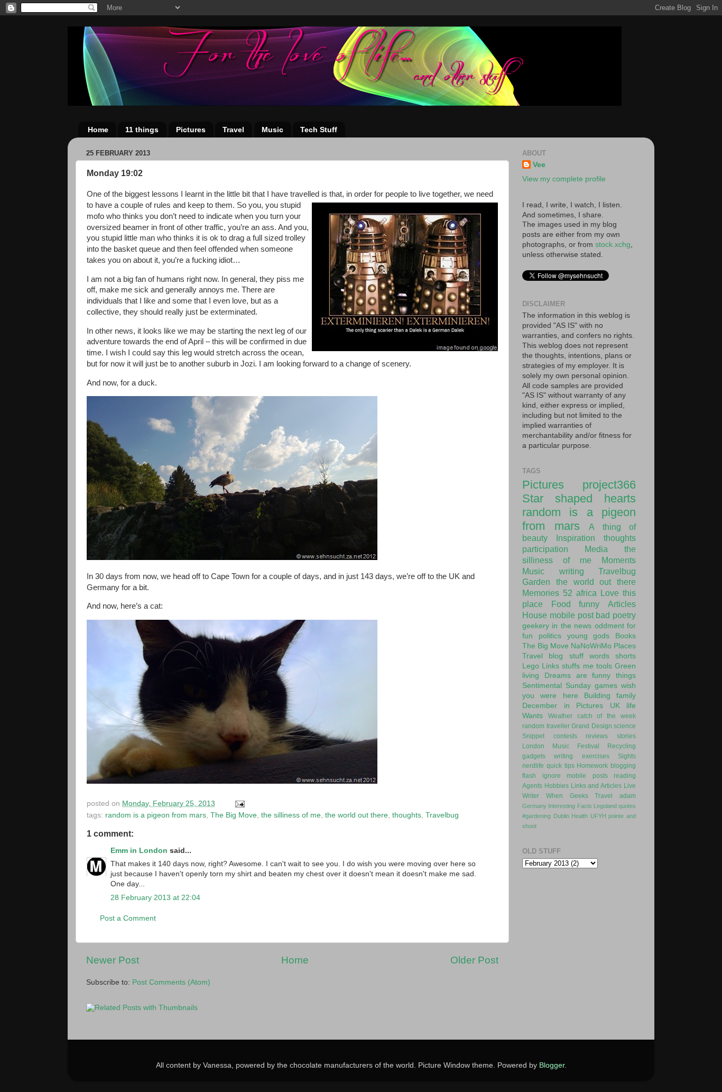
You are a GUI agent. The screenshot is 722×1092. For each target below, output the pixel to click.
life (631, 706)
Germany (534, 806)
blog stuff (566, 656)
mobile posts (587, 775)
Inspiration (575, 538)
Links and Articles (596, 786)
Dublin (561, 816)
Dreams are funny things (590, 676)
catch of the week (606, 716)
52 (567, 593)
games (606, 686)
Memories (540, 593)
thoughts (406, 815)
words (599, 656)
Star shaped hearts (579, 498)
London (533, 746)
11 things (142, 129)
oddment (609, 626)
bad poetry (616, 615)
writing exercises (581, 756)
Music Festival (575, 746)
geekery (535, 626)
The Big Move (233, 815)
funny (589, 604)
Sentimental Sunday (556, 686)
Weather (560, 716)
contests (565, 736)
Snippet (533, 736)
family (626, 696)
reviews (597, 736)
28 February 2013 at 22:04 (155, 898)
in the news (571, 626)
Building (597, 696)
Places (625, 646)
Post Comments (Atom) (171, 982)
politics (550, 636)
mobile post (572, 615)
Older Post (474, 960)
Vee (539, 165)
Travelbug (442, 815)
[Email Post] (239, 803)
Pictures (191, 129)
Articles (622, 604)
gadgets (533, 756)
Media (596, 549)
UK (615, 706)
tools (604, 666)
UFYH (598, 816)
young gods (588, 636)
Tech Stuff (318, 129)
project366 (609, 484)
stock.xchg (613, 245)
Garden (536, 581)
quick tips (561, 765)
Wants (532, 716)
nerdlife (533, 765)
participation (545, 549)
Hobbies (556, 786)
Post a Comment (128, 918)
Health (579, 816)
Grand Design (591, 726)
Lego (530, 666)
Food (561, 604)
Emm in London (139, 851)
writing (571, 571)
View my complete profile (564, 179)
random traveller (546, 726)
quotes (627, 806)
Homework (592, 765)
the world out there (356, 815)
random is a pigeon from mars (155, 815)
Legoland (605, 806)
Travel (233, 129)
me (588, 666)
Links (550, 666)
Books (625, 636)
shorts (625, 656)
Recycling (621, 746)
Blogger (551, 1065)
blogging (623, 765)
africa (586, 593)
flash (529, 775)
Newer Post (112, 960)
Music (272, 129)
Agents (532, 786)
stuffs (571, 666)
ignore (551, 775)
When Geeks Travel (579, 796)
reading (625, 775)
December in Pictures (562, 706)
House (534, 615)
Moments (618, 560)
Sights (627, 756)
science (625, 726)
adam (627, 796)
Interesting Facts (569, 806)
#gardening (536, 816)
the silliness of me (291, 815)
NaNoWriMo (591, 646)
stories (626, 736)
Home (98, 129)
